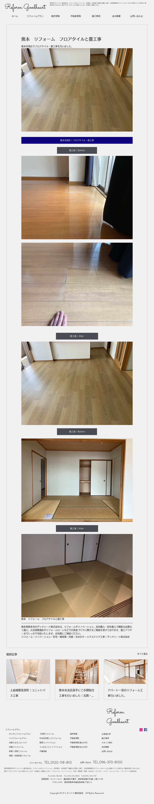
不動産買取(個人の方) (79, 742)
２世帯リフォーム (47, 734)
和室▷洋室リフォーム (18, 751)
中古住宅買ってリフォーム (50, 738)
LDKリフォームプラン (18, 738)
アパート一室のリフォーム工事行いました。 (125, 693)
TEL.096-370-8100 (107, 762)
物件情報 (73, 734)
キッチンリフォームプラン (20, 734)
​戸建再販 (43, 751)
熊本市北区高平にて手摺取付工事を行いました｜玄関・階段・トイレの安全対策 (76, 693)
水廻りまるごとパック (18, 742)
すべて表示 (142, 654)
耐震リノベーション (48, 742)
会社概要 (105, 747)
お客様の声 (106, 734)
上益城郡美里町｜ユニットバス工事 (27, 693)
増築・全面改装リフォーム (20, 755)
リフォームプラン (13, 729)
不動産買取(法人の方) (79, 747)
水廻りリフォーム (16, 747)
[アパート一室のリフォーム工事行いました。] (126, 672)
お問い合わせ (107, 751)
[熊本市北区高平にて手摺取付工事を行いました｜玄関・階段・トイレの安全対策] (77, 672)
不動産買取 (74, 738)
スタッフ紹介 (107, 742)
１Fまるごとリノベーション (51, 747)
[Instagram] (141, 729)
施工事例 (105, 738)
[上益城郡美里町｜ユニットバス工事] (28, 672)
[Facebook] (145, 729)
